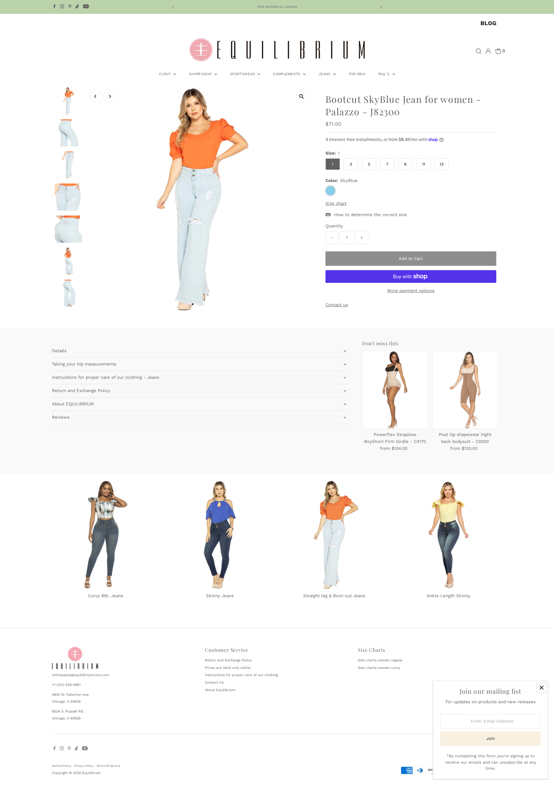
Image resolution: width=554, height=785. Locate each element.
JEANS (325, 74)
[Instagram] (62, 7)
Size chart (336, 203)
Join (490, 738)
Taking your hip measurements (84, 364)
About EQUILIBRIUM (73, 404)
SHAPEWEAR (201, 74)
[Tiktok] (77, 7)
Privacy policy (83, 765)
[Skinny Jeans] (219, 533)
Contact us (336, 305)
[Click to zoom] (301, 96)
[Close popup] (541, 687)
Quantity (334, 226)
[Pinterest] (70, 7)
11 (423, 164)
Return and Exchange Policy (81, 390)
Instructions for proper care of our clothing (241, 675)
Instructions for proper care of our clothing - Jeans (105, 377)
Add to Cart (411, 258)
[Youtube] (86, 7)
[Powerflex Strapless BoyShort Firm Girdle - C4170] (395, 390)
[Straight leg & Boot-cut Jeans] (334, 533)
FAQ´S (384, 74)
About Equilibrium (220, 690)
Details (59, 350)
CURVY (165, 74)
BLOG (488, 23)
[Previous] (172, 7)
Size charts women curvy (379, 668)
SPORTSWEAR (243, 74)
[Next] (381, 7)
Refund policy (61, 765)
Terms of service (108, 765)
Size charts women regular (380, 660)
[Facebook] (54, 7)
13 (441, 164)
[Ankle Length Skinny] (448, 533)
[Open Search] (478, 51)
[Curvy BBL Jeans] (105, 533)
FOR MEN (357, 74)
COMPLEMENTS (287, 74)
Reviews (61, 417)
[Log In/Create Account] (488, 51)
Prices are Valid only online (227, 668)
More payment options (411, 290)
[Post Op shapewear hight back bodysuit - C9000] (465, 390)
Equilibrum (91, 773)
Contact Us (214, 682)
